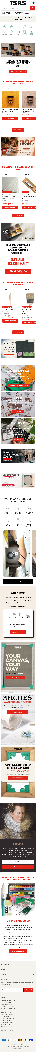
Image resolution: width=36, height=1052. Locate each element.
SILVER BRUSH (6, 313)
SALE (22, 1044)
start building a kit (18, 951)
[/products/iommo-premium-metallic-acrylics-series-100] (10, 99)
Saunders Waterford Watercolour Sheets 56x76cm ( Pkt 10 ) (8, 196)
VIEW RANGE (10, 118)
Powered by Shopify (18, 1048)
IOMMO (4, 113)
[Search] (32, 8)
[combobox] (15, 8)
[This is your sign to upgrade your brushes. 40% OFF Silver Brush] (18, 18)
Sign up (29, 990)
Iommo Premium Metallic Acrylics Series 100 (10, 110)
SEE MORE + (18, 130)
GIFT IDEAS (15, 1044)
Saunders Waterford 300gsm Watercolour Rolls (29, 196)
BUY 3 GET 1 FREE (18, 632)
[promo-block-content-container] (18, 668)
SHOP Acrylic (18, 866)
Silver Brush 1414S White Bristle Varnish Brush (29, 311)
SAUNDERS (5, 200)
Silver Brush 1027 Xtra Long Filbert (9, 311)
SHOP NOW (18, 581)
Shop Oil (18, 862)
